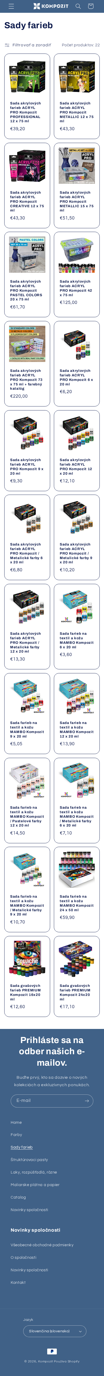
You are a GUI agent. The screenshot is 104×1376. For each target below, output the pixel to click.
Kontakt (18, 1283)
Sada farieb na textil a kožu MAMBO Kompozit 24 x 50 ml (77, 903)
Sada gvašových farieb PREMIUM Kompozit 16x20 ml (25, 992)
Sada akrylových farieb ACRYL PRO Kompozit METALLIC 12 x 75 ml (77, 112)
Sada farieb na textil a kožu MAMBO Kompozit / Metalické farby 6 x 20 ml (77, 816)
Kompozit (45, 1361)
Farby (16, 1135)
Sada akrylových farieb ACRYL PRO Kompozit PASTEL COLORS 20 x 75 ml (26, 290)
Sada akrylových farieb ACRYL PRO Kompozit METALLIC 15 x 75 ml (77, 201)
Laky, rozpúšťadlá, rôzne (34, 1172)
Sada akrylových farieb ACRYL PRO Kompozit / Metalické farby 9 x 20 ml (76, 553)
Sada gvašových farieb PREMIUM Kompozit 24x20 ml (75, 992)
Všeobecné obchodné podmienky (42, 1245)
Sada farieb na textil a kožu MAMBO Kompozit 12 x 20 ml (77, 729)
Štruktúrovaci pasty (29, 1160)
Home (16, 1123)
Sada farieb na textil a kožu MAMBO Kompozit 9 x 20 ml (27, 729)
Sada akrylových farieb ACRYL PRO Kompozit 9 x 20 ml (27, 466)
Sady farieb (22, 1147)
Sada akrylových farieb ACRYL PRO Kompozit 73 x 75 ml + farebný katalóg (26, 380)
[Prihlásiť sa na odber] (87, 1101)
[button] (11, 6)
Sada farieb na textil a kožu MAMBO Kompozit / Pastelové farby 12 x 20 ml (27, 816)
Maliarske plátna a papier (35, 1185)
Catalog (18, 1197)
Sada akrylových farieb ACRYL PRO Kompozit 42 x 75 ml (76, 288)
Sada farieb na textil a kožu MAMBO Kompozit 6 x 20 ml (77, 640)
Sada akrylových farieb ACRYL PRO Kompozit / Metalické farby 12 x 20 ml (25, 643)
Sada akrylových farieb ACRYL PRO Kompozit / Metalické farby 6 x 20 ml (26, 553)
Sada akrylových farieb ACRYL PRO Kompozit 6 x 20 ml (76, 377)
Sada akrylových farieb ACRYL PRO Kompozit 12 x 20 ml (76, 466)
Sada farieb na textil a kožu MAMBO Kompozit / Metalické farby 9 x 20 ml (27, 905)
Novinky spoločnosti (29, 1210)
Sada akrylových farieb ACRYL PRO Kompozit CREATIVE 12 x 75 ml (27, 201)
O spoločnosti (23, 1258)
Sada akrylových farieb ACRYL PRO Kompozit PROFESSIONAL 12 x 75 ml (25, 112)
